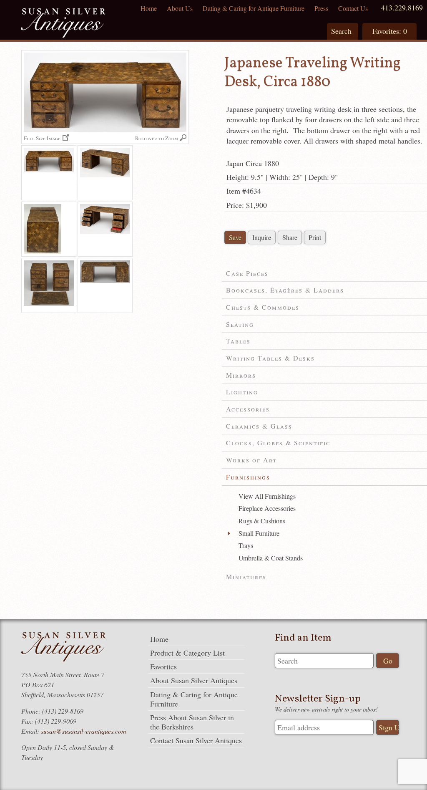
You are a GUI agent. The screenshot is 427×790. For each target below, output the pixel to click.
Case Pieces (247, 273)
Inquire (261, 237)
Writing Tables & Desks (270, 357)
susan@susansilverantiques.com (83, 731)
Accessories (248, 408)
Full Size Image (42, 137)
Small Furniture (259, 533)
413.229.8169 (402, 7)
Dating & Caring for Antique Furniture (253, 8)
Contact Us (353, 8)
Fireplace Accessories (267, 508)
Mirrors (241, 375)
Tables (238, 340)
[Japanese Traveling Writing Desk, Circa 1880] (48, 172)
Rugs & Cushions (262, 520)
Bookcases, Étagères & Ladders (285, 289)
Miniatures (246, 576)
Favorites (163, 666)
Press (321, 8)
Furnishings (248, 476)
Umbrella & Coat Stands (271, 557)
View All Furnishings (267, 496)
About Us (180, 8)
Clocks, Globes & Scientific (278, 442)
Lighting (242, 391)
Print (315, 237)
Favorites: (389, 31)
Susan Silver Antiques (63, 24)
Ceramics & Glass (259, 426)
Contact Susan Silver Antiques (196, 740)
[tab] (324, 273)
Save (235, 237)
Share (289, 237)
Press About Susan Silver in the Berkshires (192, 722)
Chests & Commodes (262, 307)
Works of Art (251, 459)
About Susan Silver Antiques (193, 680)
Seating (240, 324)
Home (149, 8)
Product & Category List (187, 653)
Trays (246, 545)
